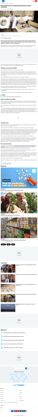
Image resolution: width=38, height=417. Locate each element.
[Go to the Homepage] (3, 1)
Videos (21, 398)
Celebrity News (12, 378)
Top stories (4, 263)
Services (2, 405)
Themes (2, 388)
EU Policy (21, 392)
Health (3, 3)
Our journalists (22, 400)
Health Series (7, 3)
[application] (19, 21)
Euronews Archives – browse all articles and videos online (9, 402)
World (20, 390)
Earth (1, 394)
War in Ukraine (22, 374)
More (1, 407)
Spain (29, 374)
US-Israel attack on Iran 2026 (13, 374)
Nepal (26, 376)
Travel (20, 396)
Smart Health (11, 3)
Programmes (3, 400)
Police (12, 376)
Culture (2, 398)
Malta (13, 244)
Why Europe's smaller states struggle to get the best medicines (11, 96)
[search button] (26, 368)
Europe (2, 390)
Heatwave (19, 378)
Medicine (3, 244)
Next (20, 394)
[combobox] (19, 368)
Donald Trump (25, 378)
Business (2, 392)
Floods (21, 376)
